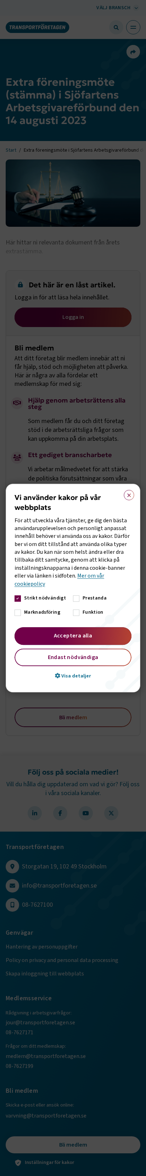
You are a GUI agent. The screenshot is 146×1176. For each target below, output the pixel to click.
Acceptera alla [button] (73, 636)
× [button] (127, 493)
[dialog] (73, 588)
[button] (73, 675)
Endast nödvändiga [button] (73, 657)
